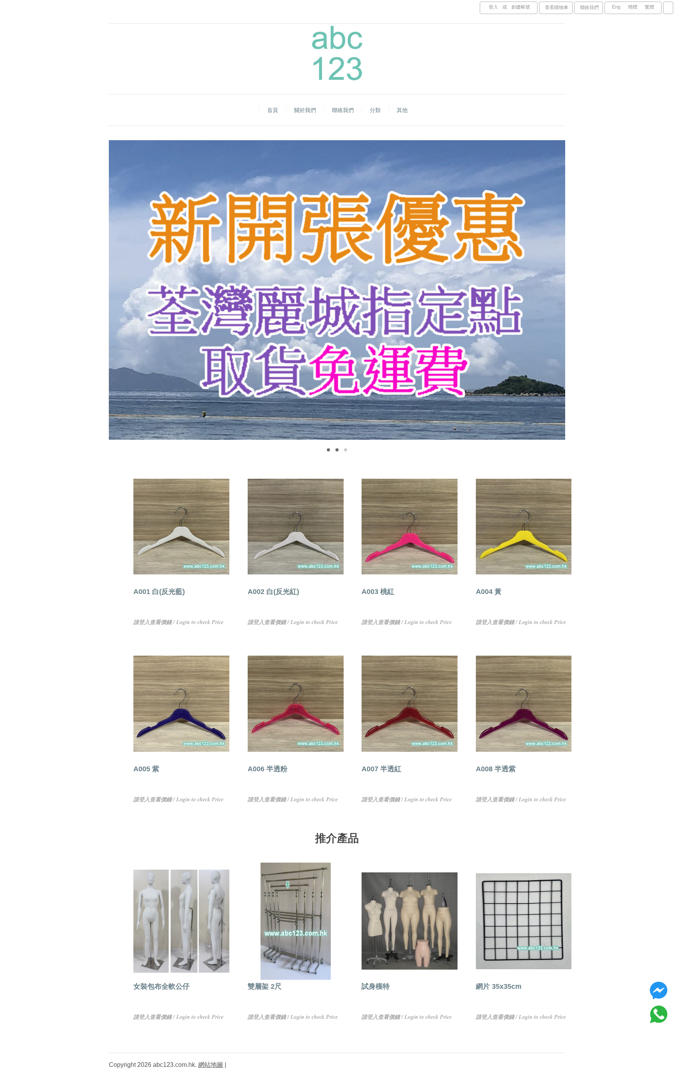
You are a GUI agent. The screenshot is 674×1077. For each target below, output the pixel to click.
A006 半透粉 (267, 769)
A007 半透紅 (381, 769)
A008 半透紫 (496, 769)
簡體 (632, 7)
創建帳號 (520, 7)
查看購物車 (556, 7)
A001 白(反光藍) (159, 592)
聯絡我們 (589, 7)
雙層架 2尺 (265, 986)
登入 (493, 7)
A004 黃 (489, 592)
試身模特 (376, 986)
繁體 (649, 7)
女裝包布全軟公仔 (161, 986)
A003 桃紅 (378, 592)
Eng (616, 7)
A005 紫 (146, 769)
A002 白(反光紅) (273, 592)
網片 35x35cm (498, 986)
